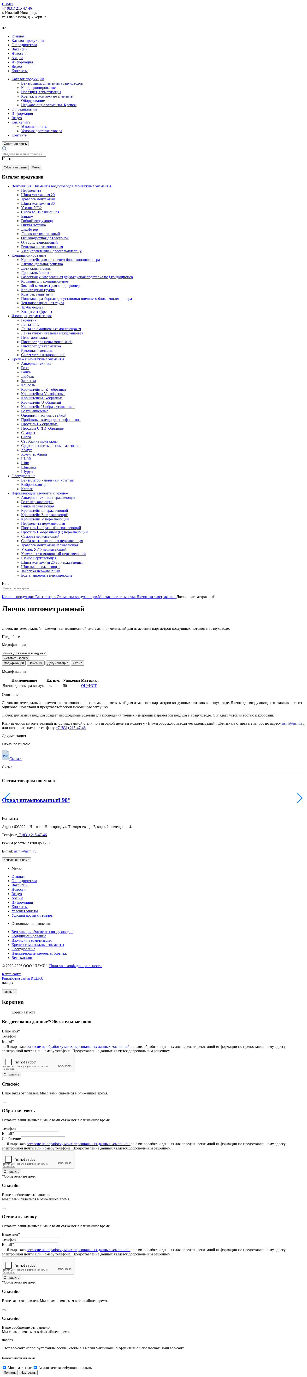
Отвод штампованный (39, 242)
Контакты (20, 71)
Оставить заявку (16, 658)
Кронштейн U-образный (41, 402)
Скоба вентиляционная (40, 212)
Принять (10, 1372)
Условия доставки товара (41, 131)
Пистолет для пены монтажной (46, 342)
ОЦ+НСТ (89, 686)
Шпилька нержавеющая (40, 567)
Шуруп (27, 471)
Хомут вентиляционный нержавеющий (53, 554)
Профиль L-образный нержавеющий (51, 528)
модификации (14, 663)
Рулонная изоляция (37, 350)
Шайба (26, 459)
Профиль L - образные (39, 424)
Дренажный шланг (36, 273)
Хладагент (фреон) (36, 311)
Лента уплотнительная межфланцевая (52, 333)
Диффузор (29, 229)
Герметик (28, 320)
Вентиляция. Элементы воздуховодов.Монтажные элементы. (62, 186)
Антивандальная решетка (42, 264)
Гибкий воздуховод (37, 221)
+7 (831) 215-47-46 (17, 8)
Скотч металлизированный (43, 355)
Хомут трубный (34, 454)
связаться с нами (16, 860)
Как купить (21, 122)
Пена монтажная (34, 337)
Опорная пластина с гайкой (43, 415)
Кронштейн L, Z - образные (43, 389)
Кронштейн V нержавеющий (45, 519)
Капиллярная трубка (38, 290)
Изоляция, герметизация (41, 92)
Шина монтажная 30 (38, 203)
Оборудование (33, 101)
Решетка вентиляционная (42, 247)
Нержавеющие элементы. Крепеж (49, 105)
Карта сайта (11, 974)
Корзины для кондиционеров (45, 281)
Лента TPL (30, 324)
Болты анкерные (34, 411)
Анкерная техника (36, 363)
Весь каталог (22, 958)
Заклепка (28, 381)
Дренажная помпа (36, 268)
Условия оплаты (34, 126)
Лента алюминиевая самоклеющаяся (51, 329)
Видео (17, 66)
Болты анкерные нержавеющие (46, 575)
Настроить (28, 1372)
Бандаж (27, 216)
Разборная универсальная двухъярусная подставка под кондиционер (77, 277)
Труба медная (32, 307)
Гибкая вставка (33, 225)
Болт (25, 368)
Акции (17, 58)
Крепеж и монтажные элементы (47, 96)
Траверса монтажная (38, 199)
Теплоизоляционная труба (42, 303)
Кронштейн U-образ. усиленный (48, 407)
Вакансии (20, 49)
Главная (18, 36)
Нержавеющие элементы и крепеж (40, 493)
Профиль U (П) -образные (42, 428)
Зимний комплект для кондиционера (51, 286)
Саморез (28, 433)
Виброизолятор (33, 484)
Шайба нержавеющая (38, 558)
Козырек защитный (37, 294)
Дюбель (27, 376)
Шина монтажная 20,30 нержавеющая (52, 562)
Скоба (26, 437)
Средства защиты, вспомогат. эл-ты (50, 446)
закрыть (9, 992)
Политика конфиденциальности (75, 966)
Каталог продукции (28, 40)
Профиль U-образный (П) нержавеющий (54, 532)
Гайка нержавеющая (37, 506)
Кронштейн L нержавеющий (44, 510)
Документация (57, 663)
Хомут (26, 450)
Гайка (26, 372)
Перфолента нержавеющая (43, 523)
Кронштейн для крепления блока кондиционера (60, 260)
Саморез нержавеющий (40, 536)
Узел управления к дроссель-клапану (51, 251)
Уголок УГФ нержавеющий (43, 549)
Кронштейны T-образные (42, 398)
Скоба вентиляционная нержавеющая (52, 541)
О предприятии (24, 45)
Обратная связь (15, 144)
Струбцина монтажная (39, 441)
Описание (36, 663)
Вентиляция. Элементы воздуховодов (52, 83)
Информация (22, 62)
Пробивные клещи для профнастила (51, 420)
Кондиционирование (38, 88)
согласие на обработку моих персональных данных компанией (78, 1046)
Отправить (11, 1074)
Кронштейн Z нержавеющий (44, 515)
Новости (19, 53)
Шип (25, 463)
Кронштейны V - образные (43, 394)
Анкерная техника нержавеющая (48, 497)
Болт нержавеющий (37, 502)
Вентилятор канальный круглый (47, 480)
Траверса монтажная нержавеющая (49, 545)
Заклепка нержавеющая (40, 571)
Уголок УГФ (31, 208)
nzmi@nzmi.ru (293, 723)
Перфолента (31, 190)
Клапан (27, 489)
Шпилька (28, 467)
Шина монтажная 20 (38, 195)
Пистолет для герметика (41, 346)
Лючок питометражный (40, 234)
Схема (77, 663)
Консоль (28, 385)
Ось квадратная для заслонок (45, 238)
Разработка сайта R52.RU (23, 978)
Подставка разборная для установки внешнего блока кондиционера (76, 298)
